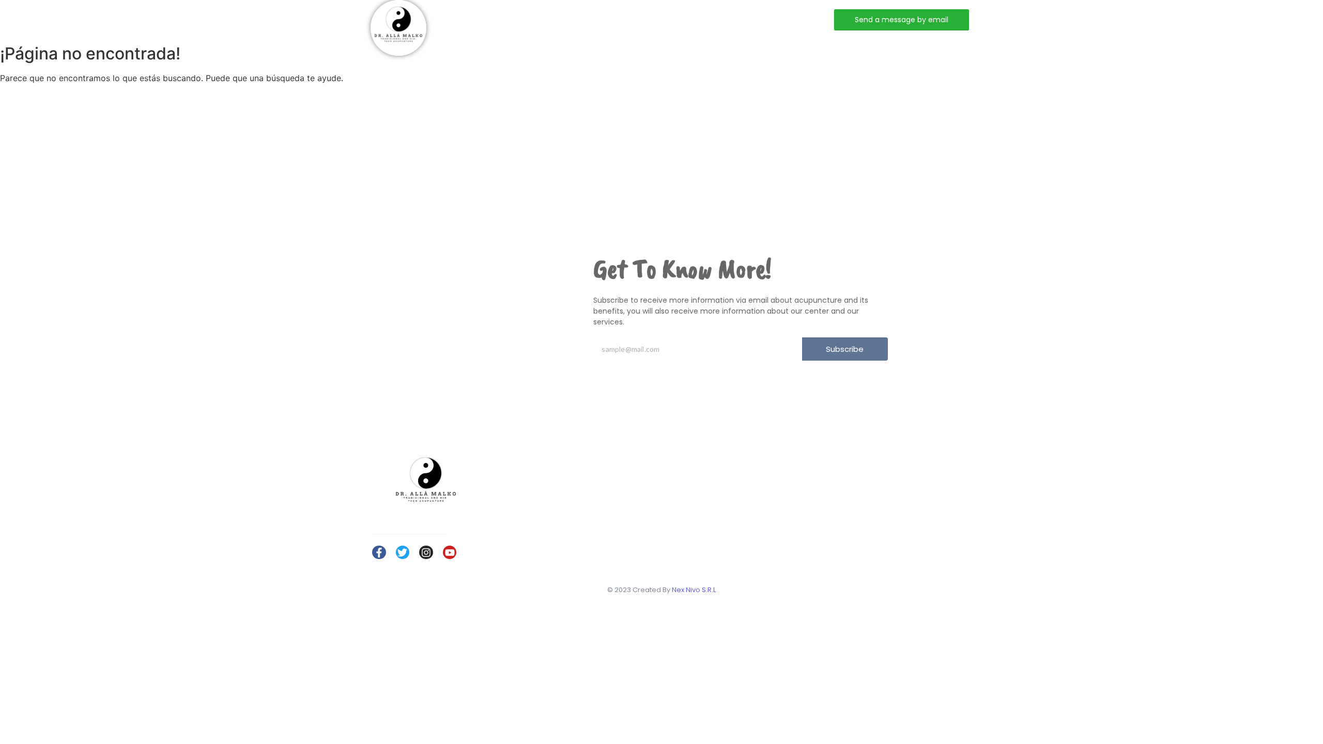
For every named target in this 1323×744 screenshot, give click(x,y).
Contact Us (897, 514)
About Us (894, 484)
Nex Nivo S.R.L (694, 590)
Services (608, 19)
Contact (665, 19)
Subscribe (845, 349)
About (556, 19)
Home (509, 19)
